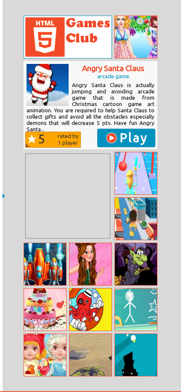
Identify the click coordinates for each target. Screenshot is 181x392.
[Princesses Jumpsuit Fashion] (90, 264)
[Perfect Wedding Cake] (45, 309)
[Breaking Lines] (135, 355)
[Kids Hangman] (135, 309)
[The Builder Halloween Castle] (135, 264)
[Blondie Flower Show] (135, 37)
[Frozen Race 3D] (135, 173)
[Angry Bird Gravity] (90, 355)
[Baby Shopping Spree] (45, 355)
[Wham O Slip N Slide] (135, 218)
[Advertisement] (68, 196)
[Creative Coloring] (90, 309)
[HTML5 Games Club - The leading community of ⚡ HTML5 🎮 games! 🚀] (67, 37)
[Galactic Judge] (45, 264)
